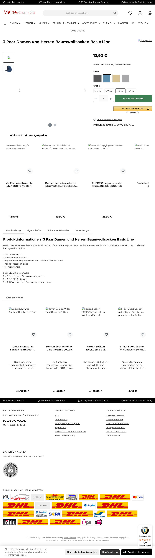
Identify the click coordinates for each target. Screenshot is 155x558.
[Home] (5, 23)
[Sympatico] (145, 43)
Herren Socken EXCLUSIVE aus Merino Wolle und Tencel (96, 348)
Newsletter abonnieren (117, 423)
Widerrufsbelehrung (65, 435)
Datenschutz (61, 420)
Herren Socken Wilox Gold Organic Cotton (59, 348)
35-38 (98, 91)
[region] (45, 90)
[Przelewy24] (20, 497)
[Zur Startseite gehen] (19, 13)
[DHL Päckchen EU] (115, 497)
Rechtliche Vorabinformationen (70, 431)
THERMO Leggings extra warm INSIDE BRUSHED (41, 185)
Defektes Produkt (115, 416)
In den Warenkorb (133, 98)
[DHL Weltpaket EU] (18, 513)
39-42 (109, 91)
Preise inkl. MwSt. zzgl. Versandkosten (112, 64)
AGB (57, 416)
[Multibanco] (6, 497)
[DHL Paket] (18, 505)
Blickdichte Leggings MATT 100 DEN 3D (88, 185)
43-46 (120, 91)
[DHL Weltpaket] (66, 505)
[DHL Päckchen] (88, 497)
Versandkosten (70, 538)
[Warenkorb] (149, 13)
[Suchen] (115, 13)
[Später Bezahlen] (41, 513)
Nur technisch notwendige (82, 552)
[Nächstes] (85, 90)
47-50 (131, 91)
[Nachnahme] (54, 497)
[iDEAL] (98, 522)
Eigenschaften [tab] (34, 230)
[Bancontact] (99, 513)
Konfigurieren (110, 552)
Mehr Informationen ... (15, 555)
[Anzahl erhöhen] (111, 98)
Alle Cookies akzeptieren (136, 552)
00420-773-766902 (14, 420)
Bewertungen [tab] (83, 230)
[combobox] (77, 13)
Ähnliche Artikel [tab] (14, 297)
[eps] (87, 522)
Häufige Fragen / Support (67, 423)
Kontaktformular (114, 420)
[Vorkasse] (72, 497)
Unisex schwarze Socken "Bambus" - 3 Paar (23, 348)
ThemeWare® (103, 540)
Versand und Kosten (116, 431)
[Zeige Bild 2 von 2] (55, 125)
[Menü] (150, 527)
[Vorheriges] (19, 90)
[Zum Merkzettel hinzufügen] (10, 171)
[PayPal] (90, 505)
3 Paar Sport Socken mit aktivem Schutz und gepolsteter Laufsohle (132, 348)
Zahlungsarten (113, 435)
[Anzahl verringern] (96, 98)
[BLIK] (9, 522)
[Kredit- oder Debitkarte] (138, 497)
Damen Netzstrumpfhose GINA (134, 185)
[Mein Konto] (140, 13)
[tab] (13, 230)
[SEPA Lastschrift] (54, 513)
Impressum (60, 427)
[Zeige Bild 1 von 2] (50, 125)
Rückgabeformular (115, 427)
